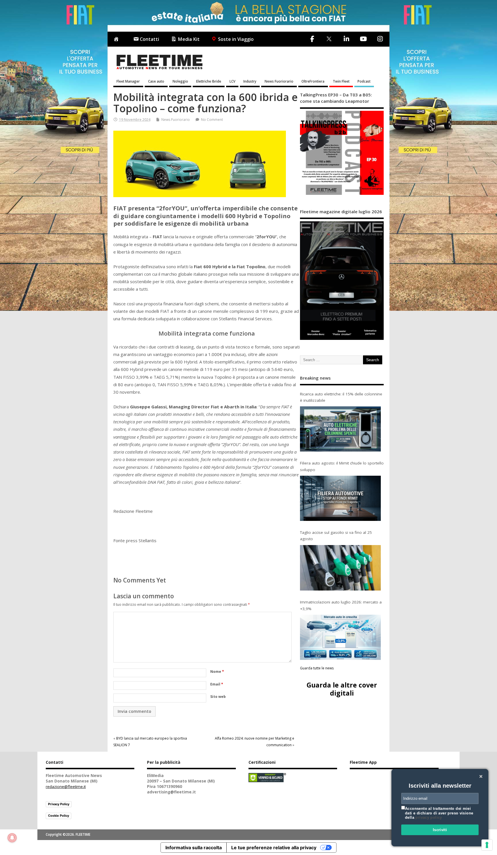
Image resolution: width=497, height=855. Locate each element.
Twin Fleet (341, 81)
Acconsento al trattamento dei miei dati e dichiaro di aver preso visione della (439, 813)
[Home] (117, 39)
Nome (217, 671)
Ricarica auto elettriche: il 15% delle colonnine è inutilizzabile (341, 397)
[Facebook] (312, 38)
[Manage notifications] (12, 837)
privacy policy (428, 817)
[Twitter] (329, 39)
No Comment (212, 119)
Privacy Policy (58, 804)
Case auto (156, 81)
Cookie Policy (58, 816)
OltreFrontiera (312, 81)
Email (216, 684)
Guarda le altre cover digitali (342, 688)
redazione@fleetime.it (66, 786)
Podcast (364, 81)
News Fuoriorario (279, 81)
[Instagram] (380, 38)
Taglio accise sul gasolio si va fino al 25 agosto (336, 535)
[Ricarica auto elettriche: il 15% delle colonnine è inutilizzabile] (340, 429)
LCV (232, 81)
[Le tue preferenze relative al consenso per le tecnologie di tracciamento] (486, 844)
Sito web (218, 696)
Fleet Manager (128, 81)
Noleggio (180, 81)
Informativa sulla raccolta (193, 847)
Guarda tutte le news (317, 668)
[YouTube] (363, 38)
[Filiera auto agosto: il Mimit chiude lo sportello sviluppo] (340, 498)
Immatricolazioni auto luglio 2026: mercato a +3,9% (341, 605)
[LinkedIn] (346, 38)
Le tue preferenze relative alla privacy (273, 847)
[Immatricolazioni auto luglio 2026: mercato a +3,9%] (340, 637)
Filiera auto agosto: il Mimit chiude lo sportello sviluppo (342, 466)
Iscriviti (440, 830)
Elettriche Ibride (208, 81)
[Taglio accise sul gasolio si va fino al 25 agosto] (340, 568)
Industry (249, 81)
